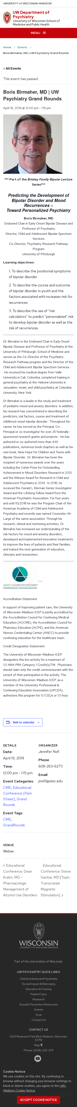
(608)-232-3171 (43, 1050)
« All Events (12, 68)
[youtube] (37, 1058)
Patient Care (38, 994)
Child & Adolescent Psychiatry (38, 979)
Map (37, 1045)
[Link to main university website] (38, 949)
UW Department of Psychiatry (31, 14)
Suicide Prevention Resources (38, 1004)
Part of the (38, 962)
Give (39, 1014)
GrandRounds (14, 825)
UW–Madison (27, 3)
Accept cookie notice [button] (38, 1100)
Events (38, 1009)
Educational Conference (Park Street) (17, 793)
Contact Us (39, 1020)
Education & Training (39, 989)
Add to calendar (23, 722)
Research (39, 999)
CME (7, 787)
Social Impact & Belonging (38, 984)
